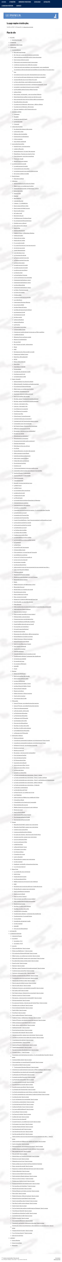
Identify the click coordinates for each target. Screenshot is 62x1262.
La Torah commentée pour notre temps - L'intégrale (26, 785)
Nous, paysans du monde (20, 597)
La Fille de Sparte (18, 498)
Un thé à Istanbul (18, 861)
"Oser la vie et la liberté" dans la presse (21, 1173)
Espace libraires (16, 1240)
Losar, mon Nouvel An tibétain (21, 569)
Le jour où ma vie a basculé (20, 560)
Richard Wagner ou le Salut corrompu (23, 636)
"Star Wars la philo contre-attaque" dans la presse (24, 1203)
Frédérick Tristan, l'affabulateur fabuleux (24, 233)
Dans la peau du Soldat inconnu (22, 208)
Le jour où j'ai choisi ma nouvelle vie (23, 557)
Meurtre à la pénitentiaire (20, 339)
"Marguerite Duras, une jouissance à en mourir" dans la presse (27, 1146)
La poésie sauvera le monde (21, 166)
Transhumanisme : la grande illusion (23, 916)
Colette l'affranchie (19, 149)
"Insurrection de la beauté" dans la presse (22, 1032)
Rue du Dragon (15, 176)
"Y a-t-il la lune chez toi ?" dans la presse (22, 1233)
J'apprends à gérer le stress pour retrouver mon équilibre (28, 470)
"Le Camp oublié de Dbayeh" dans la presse (23, 1109)
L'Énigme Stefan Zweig (19, 550)
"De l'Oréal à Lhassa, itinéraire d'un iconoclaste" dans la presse (28, 993)
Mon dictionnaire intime (20, 592)
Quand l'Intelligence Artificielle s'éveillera (24, 621)
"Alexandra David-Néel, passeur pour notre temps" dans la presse (28, 958)
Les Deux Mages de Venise (20, 307)
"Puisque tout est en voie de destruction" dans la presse (26, 1183)
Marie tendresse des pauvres (21, 805)
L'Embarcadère (17, 295)
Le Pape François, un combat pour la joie (24, 792)
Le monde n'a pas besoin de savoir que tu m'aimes (26, 87)
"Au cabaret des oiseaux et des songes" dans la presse (25, 960)
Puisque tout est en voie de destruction (23, 619)
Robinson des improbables (20, 134)
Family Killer (17, 228)
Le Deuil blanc (17, 545)
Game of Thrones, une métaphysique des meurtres (26, 703)
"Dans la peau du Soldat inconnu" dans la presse (24, 983)
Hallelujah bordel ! (18, 235)
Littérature (14, 181)
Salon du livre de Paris (17, 1235)
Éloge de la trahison (19, 178)
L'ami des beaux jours (19, 253)
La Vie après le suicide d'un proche (22, 522)
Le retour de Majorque (19, 681)
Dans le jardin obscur (19, 211)
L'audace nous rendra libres (21, 535)
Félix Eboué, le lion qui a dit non (22, 446)
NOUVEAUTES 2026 (17, 40)
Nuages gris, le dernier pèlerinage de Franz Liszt (26, 599)
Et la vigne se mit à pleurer (20, 225)
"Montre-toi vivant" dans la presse (20, 1159)
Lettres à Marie (17, 92)
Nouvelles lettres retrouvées (21, 102)
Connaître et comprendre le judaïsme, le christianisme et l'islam (30, 743)
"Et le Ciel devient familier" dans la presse (22, 1008)
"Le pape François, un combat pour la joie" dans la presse (26, 1121)
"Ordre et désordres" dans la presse (20, 1171)
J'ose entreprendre (18, 478)
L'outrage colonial (18, 572)
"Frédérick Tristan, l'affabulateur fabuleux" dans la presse (26, 1017)
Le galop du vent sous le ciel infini (22, 297)
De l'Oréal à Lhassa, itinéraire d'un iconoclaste (25, 426)
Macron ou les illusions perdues (21, 574)
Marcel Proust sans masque (21, 161)
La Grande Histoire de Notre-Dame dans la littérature (27, 500)
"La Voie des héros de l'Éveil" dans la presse (23, 1104)
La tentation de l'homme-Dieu (21, 515)
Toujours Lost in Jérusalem (20, 911)
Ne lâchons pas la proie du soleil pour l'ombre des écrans (28, 886)
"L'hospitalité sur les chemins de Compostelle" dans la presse (27, 1072)
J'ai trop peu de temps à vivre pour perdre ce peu (26, 468)
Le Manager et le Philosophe (21, 733)
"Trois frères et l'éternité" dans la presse (22, 1211)
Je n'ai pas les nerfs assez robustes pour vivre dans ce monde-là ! (30, 77)
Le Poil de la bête (18, 121)
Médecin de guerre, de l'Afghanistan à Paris (24, 584)
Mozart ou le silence (19, 691)
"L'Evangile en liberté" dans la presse (21, 1064)
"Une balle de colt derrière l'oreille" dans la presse (24, 1213)
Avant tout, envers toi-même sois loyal (23, 394)
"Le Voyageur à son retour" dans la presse (22, 1124)
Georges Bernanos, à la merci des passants (24, 151)
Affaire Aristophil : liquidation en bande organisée (26, 384)
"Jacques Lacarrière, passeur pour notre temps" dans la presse (27, 1035)
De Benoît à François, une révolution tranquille (25, 745)
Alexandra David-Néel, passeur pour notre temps (26, 824)
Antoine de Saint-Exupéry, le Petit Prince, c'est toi (26, 188)
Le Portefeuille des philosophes (21, 730)
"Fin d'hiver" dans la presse (19, 1012)
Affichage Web (57, 1259)
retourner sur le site (28, 27)
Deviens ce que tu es (19, 748)
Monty (15, 347)
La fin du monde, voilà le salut (21, 711)
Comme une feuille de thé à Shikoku (23, 832)
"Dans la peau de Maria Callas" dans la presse (23, 980)
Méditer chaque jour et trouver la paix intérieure (26, 807)
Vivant (15, 668)
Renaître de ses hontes (19, 631)
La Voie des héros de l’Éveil (20, 790)
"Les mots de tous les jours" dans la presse (22, 1131)
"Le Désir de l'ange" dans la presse (20, 1116)
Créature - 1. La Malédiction (21, 203)
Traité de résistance (19, 651)
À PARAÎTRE (13, 42)
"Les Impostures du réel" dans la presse (21, 1129)
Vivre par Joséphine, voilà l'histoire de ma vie (25, 109)
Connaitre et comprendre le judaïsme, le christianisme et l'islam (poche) (32, 740)
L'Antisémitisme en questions (21, 503)
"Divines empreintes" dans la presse (21, 1000)
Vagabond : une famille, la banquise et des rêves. (26, 864)
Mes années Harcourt (19, 587)
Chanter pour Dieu (18, 413)
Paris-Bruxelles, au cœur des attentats (23, 602)
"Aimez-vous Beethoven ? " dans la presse (22, 951)
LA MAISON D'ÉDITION (15, 933)
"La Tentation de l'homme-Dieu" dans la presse (23, 1089)
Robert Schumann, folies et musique (23, 693)
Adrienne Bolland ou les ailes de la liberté (24, 183)
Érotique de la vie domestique (21, 136)
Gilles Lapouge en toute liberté (21, 453)
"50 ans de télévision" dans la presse (21, 948)
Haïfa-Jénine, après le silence (21, 458)
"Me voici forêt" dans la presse (19, 1154)
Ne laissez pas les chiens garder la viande (24, 352)
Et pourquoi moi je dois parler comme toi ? (24, 441)
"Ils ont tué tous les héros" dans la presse (22, 1030)
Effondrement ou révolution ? (21, 436)
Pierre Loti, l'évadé (18, 159)
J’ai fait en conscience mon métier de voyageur (25, 65)
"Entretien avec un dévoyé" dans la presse (22, 1005)
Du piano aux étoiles (19, 433)
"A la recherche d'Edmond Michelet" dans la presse (24, 953)
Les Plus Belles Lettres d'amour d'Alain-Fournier (26, 89)
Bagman (16, 196)
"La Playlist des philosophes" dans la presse (23, 1079)
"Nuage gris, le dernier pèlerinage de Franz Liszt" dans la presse (27, 1168)
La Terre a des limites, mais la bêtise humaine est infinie (27, 82)
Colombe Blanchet (18, 201)
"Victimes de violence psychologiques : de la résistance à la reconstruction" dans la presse (32, 1227)
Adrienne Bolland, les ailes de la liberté (23, 381)
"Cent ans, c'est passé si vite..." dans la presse (23, 973)
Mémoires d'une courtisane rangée (22, 337)
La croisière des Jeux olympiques (22, 871)
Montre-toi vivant (18, 810)
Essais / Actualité (16, 379)
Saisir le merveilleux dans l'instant (22, 644)
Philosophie (15, 701)
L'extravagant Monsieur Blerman (22, 302)
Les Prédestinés (18, 795)
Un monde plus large (19, 661)
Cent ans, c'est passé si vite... (21, 404)
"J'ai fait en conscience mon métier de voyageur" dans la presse (28, 1037)
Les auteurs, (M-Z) (18, 943)
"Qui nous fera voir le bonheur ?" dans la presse (23, 1186)
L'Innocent (16, 124)
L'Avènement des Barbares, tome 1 (22, 280)
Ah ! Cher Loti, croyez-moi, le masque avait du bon (26, 55)
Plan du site (16, 1258)
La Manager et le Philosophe (21, 718)
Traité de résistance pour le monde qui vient (25, 654)
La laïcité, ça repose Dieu (20, 508)
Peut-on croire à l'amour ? (20, 612)
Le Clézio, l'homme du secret (21, 290)
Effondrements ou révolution (21, 438)
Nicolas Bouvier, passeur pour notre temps (24, 859)
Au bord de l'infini (18, 191)
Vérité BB (16, 666)
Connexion (57, 1258)
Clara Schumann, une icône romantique (24, 156)
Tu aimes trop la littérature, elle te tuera (24, 107)
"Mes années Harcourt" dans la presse (21, 1151)
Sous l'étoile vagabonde (20, 141)
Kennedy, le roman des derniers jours (23, 483)
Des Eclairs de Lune (18, 215)
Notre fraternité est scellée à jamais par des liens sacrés (27, 97)
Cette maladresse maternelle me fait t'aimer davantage (27, 57)
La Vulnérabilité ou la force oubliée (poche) (24, 540)
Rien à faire (17, 364)
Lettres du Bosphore (19, 319)
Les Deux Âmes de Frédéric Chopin (22, 683)
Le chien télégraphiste (19, 285)
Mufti (15, 349)
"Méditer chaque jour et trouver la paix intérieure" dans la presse (28, 1149)
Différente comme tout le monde (22, 428)
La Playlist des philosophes (20, 713)
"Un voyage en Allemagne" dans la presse (22, 1220)
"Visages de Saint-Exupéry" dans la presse (22, 1230)
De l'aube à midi (18, 213)
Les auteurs (15, 938)
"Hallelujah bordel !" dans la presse (21, 1027)
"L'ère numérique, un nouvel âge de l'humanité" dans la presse (27, 1062)
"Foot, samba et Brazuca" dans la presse (22, 1015)
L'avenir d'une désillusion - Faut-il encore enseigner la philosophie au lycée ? (33, 520)
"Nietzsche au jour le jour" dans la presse (22, 1161)
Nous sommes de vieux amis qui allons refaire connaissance (29, 99)
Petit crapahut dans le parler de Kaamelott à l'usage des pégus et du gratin (32, 607)
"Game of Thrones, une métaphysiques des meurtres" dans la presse (29, 1020)
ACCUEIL (12, 37)
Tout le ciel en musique (19, 649)
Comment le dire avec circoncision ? (23, 418)
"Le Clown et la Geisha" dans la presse (21, 1114)
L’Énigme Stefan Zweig (19, 329)
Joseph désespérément (19, 250)
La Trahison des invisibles (20, 530)
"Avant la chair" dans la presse (19, 963)
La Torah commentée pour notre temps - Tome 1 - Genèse (28, 775)
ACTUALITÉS (13, 931)
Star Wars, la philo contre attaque (22, 906)
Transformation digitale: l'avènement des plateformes (27, 656)
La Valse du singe (18, 272)
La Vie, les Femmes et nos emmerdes (23, 277)
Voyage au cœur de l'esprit (20, 119)
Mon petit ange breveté (19, 52)
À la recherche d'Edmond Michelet (22, 386)
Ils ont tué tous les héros (20, 463)
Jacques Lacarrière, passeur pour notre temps (25, 837)
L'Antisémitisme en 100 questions (22, 505)
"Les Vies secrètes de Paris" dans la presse (22, 1134)
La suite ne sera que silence (20, 270)
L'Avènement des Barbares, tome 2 (22, 287)
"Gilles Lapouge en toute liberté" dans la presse (23, 1022)
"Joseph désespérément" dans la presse (22, 1047)
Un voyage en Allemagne (20, 664)
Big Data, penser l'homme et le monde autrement (26, 399)
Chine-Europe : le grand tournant (22, 416)
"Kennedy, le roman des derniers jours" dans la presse (25, 1050)
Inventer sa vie (17, 465)
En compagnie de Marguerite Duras (22, 220)
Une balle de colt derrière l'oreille (22, 371)
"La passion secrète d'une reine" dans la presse (23, 1077)
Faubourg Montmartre (19, 230)
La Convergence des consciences (22, 490)
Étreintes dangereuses (19, 443)
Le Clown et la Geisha (19, 292)
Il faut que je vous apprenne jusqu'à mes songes (26, 62)
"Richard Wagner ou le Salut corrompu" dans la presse (25, 1191)
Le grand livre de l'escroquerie (21, 547)
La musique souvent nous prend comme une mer (26, 171)
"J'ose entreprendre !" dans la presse (21, 1042)
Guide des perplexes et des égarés (22, 456)
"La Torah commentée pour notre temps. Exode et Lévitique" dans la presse (30, 1094)
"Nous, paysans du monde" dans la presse (22, 1166)
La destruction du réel (19, 493)
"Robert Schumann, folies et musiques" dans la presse (25, 1196)
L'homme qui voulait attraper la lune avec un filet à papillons (29, 332)
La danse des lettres (19, 770)
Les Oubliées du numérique (20, 555)
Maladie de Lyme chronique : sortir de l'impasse (25, 577)
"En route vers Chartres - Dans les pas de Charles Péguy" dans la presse (29, 1003)
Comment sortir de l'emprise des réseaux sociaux (26, 421)
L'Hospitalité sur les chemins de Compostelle (25, 802)
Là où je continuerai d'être (20, 839)
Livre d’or (14, 946)
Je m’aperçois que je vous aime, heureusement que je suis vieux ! (30, 74)
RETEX (15, 359)
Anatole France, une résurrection (22, 146)
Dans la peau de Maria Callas (21, 206)
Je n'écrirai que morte (19, 248)
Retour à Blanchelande (19, 361)
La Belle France (17, 485)
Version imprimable (8, 1258)
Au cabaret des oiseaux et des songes (23, 129)
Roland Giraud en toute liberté (21, 641)
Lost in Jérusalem (18, 857)
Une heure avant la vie (19, 374)
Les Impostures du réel (19, 312)
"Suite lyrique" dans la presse (19, 1206)
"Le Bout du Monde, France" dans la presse (22, 1107)
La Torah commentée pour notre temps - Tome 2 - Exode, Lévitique (30, 777)
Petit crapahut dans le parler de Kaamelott (24, 901)
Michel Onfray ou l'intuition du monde (23, 589)
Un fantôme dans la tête (20, 376)
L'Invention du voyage (19, 854)
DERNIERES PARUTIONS (16, 45)
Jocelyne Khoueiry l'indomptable (22, 473)
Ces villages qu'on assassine (21, 409)
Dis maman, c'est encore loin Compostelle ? (25, 431)
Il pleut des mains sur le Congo (21, 460)
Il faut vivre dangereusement (21, 708)
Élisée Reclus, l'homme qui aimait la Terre (24, 154)
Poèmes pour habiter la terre (21, 354)
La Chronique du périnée (20, 255)
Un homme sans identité (20, 659)
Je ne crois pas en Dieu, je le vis (21, 765)
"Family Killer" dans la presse (19, 1010)
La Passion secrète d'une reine (21, 258)
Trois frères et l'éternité (19, 366)
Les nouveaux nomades (20, 562)
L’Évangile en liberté (19, 800)
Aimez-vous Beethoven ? (20, 673)
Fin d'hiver (16, 448)
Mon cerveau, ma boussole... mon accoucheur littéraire (27, 94)
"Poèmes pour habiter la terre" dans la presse (23, 1181)
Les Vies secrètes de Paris (20, 564)
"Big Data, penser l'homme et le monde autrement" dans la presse (28, 968)
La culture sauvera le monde (19, 164)
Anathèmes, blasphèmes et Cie (21, 391)
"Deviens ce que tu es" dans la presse (21, 995)
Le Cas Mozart (17, 542)
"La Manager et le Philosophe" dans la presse (23, 1074)
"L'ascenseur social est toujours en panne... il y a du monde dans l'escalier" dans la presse (32, 1056)
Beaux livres (15, 869)
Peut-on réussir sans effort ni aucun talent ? (25, 614)
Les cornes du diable (19, 305)
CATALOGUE (13, 47)
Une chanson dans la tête (20, 698)
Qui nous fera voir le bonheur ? (21, 626)
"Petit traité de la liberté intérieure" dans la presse (24, 1176)
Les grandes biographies (18, 144)
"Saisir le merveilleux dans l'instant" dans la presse (24, 1201)
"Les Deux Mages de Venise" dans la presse (22, 1126)
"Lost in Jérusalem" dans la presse (20, 1144)
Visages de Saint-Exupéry (20, 876)
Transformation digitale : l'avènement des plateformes (27, 913)
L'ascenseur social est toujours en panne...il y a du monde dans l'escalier (32, 510)
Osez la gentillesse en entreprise (22, 891)
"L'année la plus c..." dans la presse (20, 1052)
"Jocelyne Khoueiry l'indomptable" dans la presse (24, 1045)
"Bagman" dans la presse (18, 965)
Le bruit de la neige (18, 131)
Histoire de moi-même (19, 238)
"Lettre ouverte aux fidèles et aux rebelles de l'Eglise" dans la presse (29, 1141)
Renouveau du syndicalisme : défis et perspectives (26, 634)
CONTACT (12, 1238)
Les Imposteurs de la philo (20, 720)
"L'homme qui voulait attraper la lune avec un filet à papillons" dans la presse (31, 1069)
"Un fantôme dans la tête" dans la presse (22, 1215)
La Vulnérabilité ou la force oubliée (22, 537)
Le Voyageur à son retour (20, 327)
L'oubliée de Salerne (19, 334)
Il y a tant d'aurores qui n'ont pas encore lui (25, 245)
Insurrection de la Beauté (20, 763)
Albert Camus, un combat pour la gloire (24, 186)
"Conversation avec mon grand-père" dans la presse (25, 978)
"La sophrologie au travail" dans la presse (22, 1084)
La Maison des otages (19, 263)
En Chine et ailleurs (18, 852)
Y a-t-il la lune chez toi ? (20, 866)
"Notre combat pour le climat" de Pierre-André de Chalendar (27, 1164)
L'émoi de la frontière (17, 126)
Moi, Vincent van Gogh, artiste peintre (23, 344)
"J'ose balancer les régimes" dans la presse (22, 1040)
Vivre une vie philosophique (21, 723)
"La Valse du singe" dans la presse (20, 1097)
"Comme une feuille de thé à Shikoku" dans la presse (25, 975)
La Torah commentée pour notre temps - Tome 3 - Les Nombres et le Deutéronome (34, 780)
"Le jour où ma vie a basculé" (19, 1119)
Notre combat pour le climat (21, 594)
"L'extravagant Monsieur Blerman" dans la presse (26, 1067)
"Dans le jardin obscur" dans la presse (21, 985)
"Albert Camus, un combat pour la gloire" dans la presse (26, 956)
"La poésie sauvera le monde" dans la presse (23, 1082)
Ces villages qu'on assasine (20, 411)
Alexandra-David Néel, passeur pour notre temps (26, 827)
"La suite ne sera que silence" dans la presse (23, 1087)
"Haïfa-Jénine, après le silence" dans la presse (23, 1025)
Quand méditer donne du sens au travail (24, 624)
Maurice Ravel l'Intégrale (20, 688)
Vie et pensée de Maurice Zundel (22, 817)
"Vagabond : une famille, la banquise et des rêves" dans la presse (28, 1223)
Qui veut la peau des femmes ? (21, 629)
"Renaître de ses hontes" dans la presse (21, 1188)
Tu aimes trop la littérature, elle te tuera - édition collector (28, 104)
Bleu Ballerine (17, 198)
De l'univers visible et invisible (21, 173)
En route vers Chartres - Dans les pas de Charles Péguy (27, 834)
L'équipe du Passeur (17, 936)
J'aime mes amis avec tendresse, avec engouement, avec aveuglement (31, 67)
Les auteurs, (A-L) (18, 941)
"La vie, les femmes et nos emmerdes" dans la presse (25, 1099)
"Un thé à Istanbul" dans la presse (20, 1218)
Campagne (16, 114)
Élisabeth (16, 117)
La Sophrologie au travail (20, 512)
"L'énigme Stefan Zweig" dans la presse (22, 1060)
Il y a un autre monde (19, 243)
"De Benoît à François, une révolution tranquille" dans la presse (28, 988)
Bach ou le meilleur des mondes (22, 396)
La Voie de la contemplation (21, 787)
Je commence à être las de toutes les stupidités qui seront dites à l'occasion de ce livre (34, 71)
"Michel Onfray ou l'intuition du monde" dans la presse (25, 1156)
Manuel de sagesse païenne (20, 579)
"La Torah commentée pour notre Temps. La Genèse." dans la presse (29, 1092)
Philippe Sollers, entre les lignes (22, 616)
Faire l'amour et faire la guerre (21, 60)
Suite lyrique (17, 874)
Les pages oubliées (16, 112)
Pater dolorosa (17, 604)
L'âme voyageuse (18, 139)
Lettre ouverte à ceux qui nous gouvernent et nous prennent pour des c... (32, 567)
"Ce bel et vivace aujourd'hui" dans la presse (23, 970)
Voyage (14, 822)
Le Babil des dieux (18, 844)
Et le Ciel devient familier (20, 755)
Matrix (15, 582)
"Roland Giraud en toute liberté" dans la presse (23, 1198)
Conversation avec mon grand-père (22, 423)
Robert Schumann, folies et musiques (23, 639)
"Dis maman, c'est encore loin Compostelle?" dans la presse (27, 998)
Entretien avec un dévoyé (20, 223)
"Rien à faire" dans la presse (19, 1193)
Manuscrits (15, 1245)
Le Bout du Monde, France (20, 847)
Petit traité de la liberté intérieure (22, 609)
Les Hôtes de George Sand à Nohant (23, 310)
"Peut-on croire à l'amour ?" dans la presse (22, 1178)
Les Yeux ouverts (18, 317)
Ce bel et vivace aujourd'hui (21, 829)
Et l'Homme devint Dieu (20, 760)
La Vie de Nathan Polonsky (20, 275)
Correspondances (16, 50)
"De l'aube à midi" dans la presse (20, 990)
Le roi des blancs (18, 300)
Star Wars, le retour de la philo (21, 725)
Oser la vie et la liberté (19, 812)
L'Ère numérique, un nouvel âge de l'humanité (25, 552)
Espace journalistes (17, 1243)
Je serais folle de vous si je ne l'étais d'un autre (25, 79)
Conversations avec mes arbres (21, 168)
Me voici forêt (17, 342)
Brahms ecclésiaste (18, 738)
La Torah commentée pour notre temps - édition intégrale (28, 782)
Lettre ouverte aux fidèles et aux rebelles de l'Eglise (26, 797)
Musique (14, 671)
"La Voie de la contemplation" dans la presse (23, 1102)
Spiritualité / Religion (17, 735)
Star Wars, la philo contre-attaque (22, 728)
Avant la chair (17, 193)
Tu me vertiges (17, 369)
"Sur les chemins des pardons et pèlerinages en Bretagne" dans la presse (30, 1208)
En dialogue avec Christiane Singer (22, 218)
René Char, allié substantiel (21, 357)
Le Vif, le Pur (17, 324)
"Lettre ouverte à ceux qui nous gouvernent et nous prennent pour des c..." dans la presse (32, 1138)
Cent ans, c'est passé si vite (20, 406)
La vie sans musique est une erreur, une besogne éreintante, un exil (30, 84)
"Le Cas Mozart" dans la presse (19, 1112)
